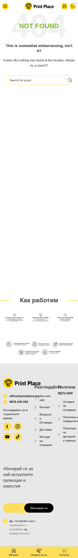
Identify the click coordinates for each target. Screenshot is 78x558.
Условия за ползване (69, 406)
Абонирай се (39, 508)
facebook (7, 426)
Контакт (45, 407)
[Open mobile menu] (7, 6)
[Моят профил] (57, 6)
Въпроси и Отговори (46, 418)
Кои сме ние (45, 398)
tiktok (18, 437)
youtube (7, 437)
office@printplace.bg (18, 396)
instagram (18, 426)
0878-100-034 (18, 401)
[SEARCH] (70, 80)
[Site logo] (34, 6)
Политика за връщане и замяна (69, 434)
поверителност (19, 533)
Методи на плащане (46, 441)
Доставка (46, 429)
